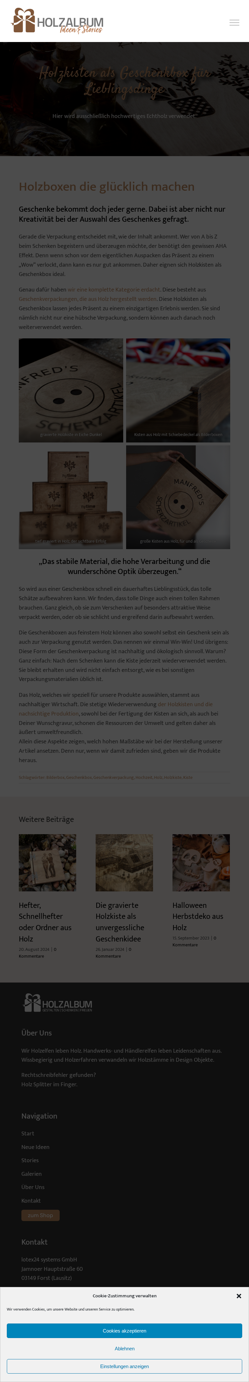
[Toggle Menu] (234, 23)
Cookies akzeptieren (124, 1331)
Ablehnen (125, 1348)
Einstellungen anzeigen (124, 1366)
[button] (239, 1296)
